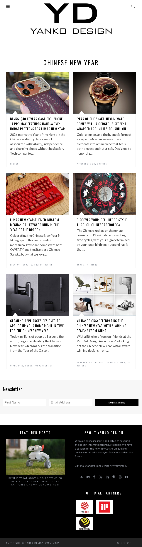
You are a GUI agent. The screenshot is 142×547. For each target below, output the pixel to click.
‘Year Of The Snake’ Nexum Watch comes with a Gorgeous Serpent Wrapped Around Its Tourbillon (102, 123)
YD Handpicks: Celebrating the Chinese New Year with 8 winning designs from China (101, 325)
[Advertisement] (71, 45)
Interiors (91, 264)
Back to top (123, 543)
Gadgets (27, 264)
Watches (102, 163)
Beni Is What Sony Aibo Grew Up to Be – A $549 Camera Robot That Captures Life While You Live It (35, 481)
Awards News (84, 362)
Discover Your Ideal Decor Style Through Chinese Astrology (102, 222)
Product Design (86, 163)
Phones (14, 163)
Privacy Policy (119, 465)
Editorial (99, 362)
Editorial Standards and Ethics (92, 465)
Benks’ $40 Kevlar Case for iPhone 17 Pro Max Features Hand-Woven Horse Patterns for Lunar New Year (37, 123)
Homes (80, 264)
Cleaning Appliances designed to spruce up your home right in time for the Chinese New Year (37, 325)
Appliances (16, 365)
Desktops (15, 264)
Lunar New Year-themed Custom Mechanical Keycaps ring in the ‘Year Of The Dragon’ (34, 224)
